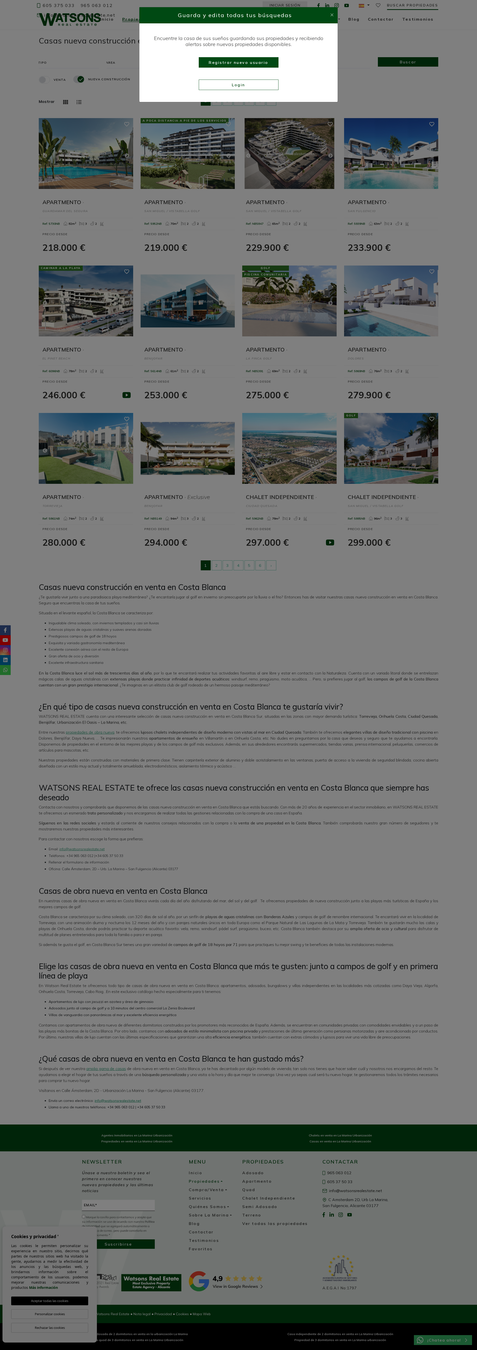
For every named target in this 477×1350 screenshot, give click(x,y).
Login (238, 84)
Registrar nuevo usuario (238, 62)
